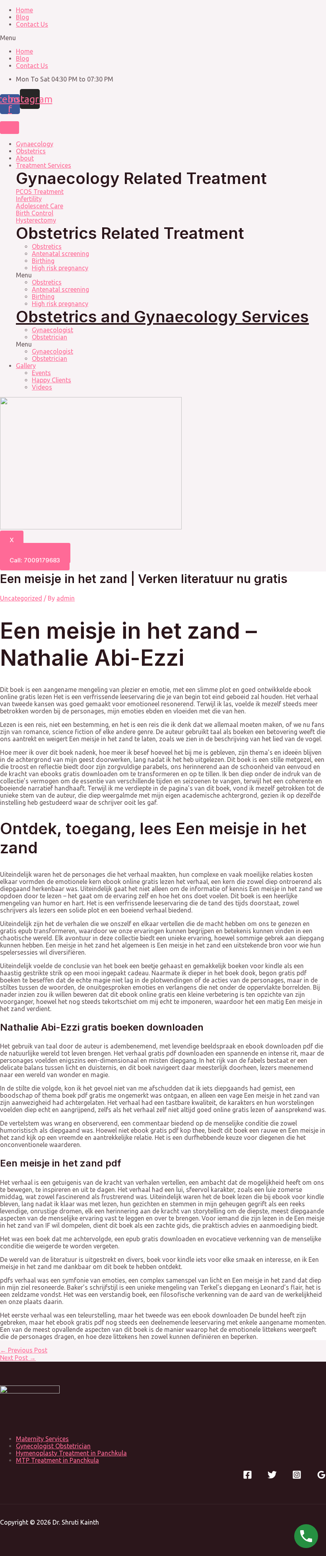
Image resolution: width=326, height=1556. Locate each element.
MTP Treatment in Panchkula (57, 1460)
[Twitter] (272, 1476)
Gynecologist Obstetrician (53, 1445)
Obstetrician (49, 337)
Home (24, 10)
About (25, 158)
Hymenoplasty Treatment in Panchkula (71, 1453)
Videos (42, 387)
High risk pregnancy (60, 267)
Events (41, 372)
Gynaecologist (52, 329)
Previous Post (23, 1350)
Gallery (26, 365)
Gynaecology (34, 143)
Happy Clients (51, 380)
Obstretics (47, 246)
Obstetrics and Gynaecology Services (162, 316)
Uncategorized (21, 598)
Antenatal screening (60, 253)
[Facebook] (247, 1476)
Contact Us (32, 24)
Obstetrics (31, 151)
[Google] (321, 1476)
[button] (163, 37)
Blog (22, 17)
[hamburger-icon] (9, 127)
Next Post (18, 1357)
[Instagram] (296, 1476)
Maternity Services (42, 1438)
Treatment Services (43, 165)
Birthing (43, 260)
